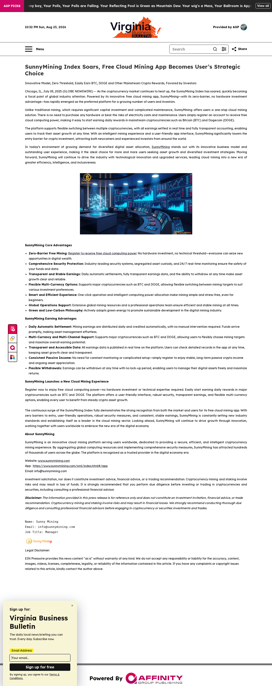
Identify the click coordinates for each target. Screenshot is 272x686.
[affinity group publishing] (12, 347)
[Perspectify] (12, 338)
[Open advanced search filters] (223, 49)
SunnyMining (161, 147)
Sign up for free (40, 667)
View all (263, 6)
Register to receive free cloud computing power (102, 253)
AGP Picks (12, 6)
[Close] (72, 605)
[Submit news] (12, 329)
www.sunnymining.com (54, 461)
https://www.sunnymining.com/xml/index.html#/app (70, 466)
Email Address (21, 650)
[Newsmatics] (12, 357)
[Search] (215, 49)
